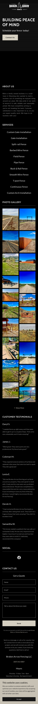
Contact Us (10, 37)
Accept (19, 699)
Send (19, 623)
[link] (19, 1)
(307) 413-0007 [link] (19, 662)
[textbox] (19, 582)
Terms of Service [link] (20, 632)
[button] (19, 408)
